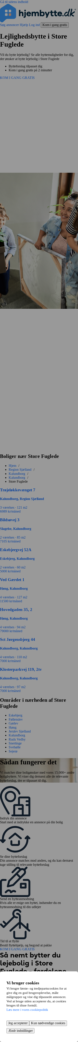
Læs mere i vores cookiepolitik (27, 1009)
